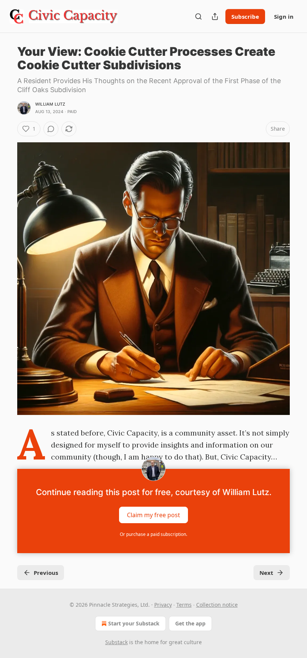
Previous (46, 572)
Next (266, 572)
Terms (184, 604)
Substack (116, 642)
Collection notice (217, 604)
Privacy (163, 604)
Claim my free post (153, 515)
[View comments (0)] (50, 128)
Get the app (190, 623)
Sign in (284, 16)
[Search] (198, 16)
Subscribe (245, 16)
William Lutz (50, 104)
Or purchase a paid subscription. (153, 534)
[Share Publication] (214, 16)
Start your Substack (133, 623)
